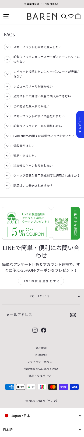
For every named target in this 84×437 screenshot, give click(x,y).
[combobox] (42, 415)
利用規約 (41, 355)
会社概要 (41, 348)
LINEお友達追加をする (40, 281)
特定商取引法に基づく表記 (41, 369)
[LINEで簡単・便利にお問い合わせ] (41, 223)
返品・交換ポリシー (41, 376)
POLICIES (40, 296)
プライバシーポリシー (41, 362)
